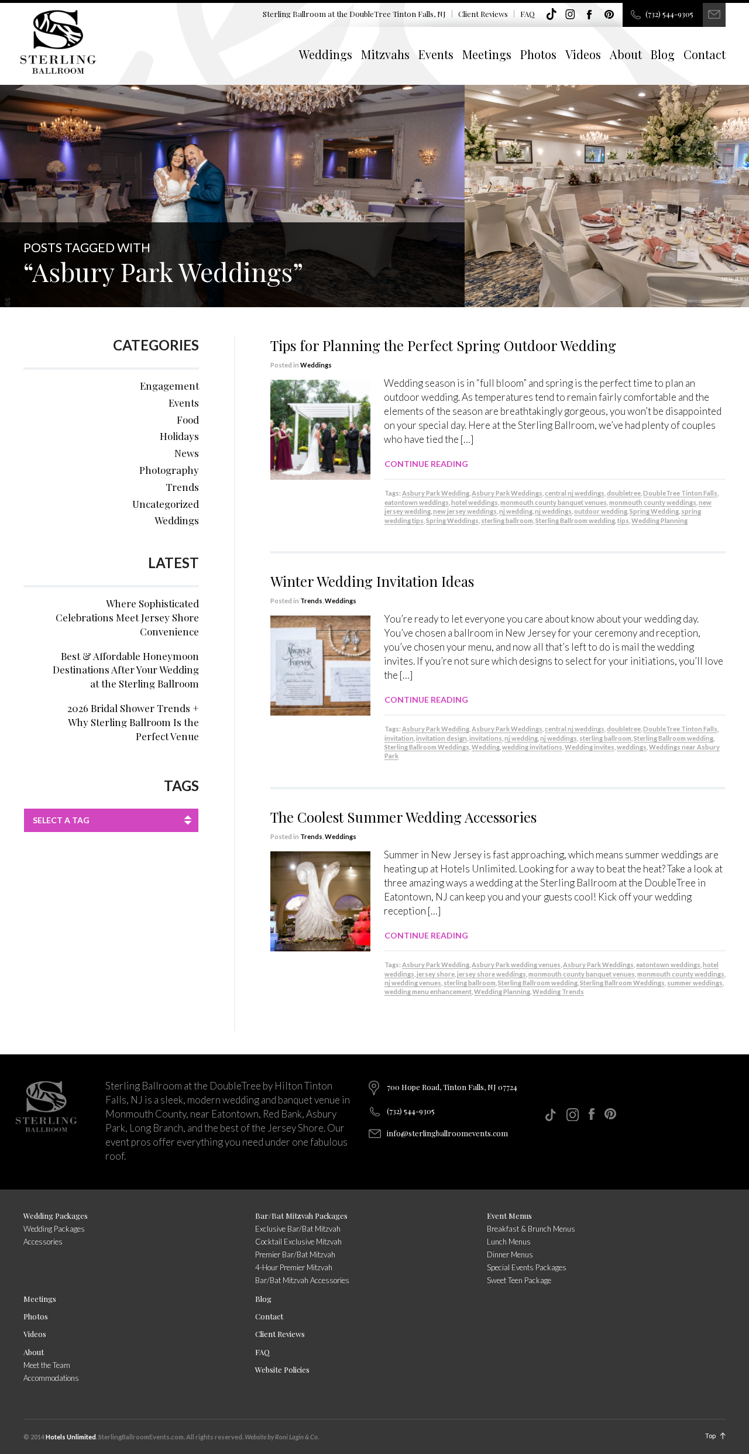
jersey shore (436, 974)
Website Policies (282, 1369)
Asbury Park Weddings (507, 493)
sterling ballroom (507, 520)
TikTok (551, 14)
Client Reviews (483, 14)
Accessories (43, 1241)
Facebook (590, 14)
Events (435, 54)
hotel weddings (474, 502)
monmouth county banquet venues (553, 502)
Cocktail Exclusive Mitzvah (298, 1241)
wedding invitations (532, 747)
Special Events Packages (526, 1267)
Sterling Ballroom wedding (575, 520)
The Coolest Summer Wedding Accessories (403, 816)
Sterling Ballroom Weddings (426, 747)
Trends (311, 600)
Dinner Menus (510, 1254)
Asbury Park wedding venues (516, 964)
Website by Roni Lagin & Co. (282, 1437)
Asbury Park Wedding (435, 493)
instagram (570, 14)
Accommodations (51, 1378)
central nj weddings (574, 493)
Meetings (486, 54)
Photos (538, 54)
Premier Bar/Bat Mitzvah (295, 1254)
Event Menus (509, 1216)
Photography (169, 469)
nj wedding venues (412, 982)
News (186, 452)
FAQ (527, 14)
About (626, 54)
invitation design (441, 738)
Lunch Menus (509, 1241)
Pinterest (609, 14)
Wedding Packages (55, 1216)
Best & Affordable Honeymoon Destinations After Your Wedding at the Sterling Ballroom (126, 669)
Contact (704, 54)
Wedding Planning (659, 520)
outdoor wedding (600, 511)
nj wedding (515, 511)
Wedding (486, 747)
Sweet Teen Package (519, 1280)
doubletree (624, 493)
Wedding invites (589, 747)
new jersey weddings (465, 511)
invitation (399, 738)
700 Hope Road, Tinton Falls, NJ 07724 (452, 1087)
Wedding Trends (558, 991)
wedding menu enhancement (428, 991)
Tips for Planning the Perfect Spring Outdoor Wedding (443, 345)
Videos (583, 54)
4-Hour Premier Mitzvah (293, 1267)
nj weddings (553, 511)
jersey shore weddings (491, 974)
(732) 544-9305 (669, 14)
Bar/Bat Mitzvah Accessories (302, 1280)
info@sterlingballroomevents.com (447, 1133)
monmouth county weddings (652, 502)
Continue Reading (426, 464)
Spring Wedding (654, 511)
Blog (663, 54)
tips (623, 520)
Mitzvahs (385, 54)
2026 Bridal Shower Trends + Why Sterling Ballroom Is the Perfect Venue (133, 722)
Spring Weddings (452, 520)
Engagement (169, 385)
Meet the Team (46, 1365)
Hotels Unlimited (71, 1437)
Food (188, 419)
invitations (485, 738)
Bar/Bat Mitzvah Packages (301, 1216)
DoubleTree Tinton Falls (680, 493)
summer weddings (695, 982)
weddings (632, 747)
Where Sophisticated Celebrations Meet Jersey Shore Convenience (127, 617)
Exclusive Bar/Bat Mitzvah (298, 1228)
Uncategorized (165, 503)
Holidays (179, 435)
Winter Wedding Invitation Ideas (372, 581)
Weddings (325, 54)
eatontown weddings (416, 502)
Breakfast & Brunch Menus (531, 1228)
